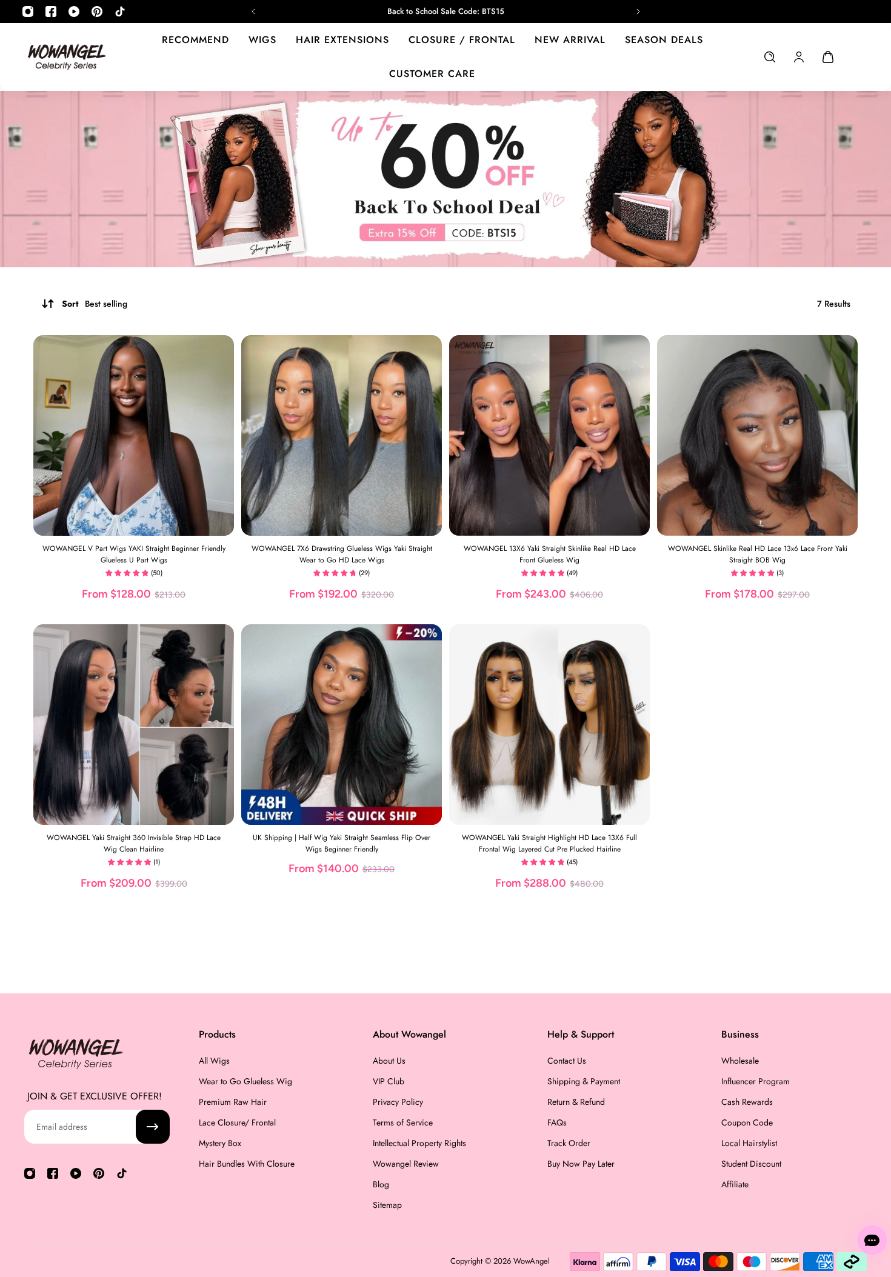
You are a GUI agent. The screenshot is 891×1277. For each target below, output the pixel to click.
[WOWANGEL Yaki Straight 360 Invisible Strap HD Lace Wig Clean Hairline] (133, 724)
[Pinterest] (96, 11)
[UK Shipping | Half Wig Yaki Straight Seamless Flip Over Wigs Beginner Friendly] (341, 724)
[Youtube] (73, 11)
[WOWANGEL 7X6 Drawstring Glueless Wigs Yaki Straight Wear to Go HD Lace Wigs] (341, 435)
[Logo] (66, 56)
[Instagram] (27, 11)
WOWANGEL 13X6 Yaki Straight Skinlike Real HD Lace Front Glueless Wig (550, 554)
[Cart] (828, 57)
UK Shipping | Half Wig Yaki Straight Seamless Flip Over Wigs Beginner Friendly (341, 843)
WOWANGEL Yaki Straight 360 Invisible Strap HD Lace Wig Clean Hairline (134, 843)
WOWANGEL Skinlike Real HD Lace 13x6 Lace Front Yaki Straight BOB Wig (757, 554)
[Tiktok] (120, 11)
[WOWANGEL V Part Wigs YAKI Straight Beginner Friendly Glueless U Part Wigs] (133, 435)
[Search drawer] (769, 57)
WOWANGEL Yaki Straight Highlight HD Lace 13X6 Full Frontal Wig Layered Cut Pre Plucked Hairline (549, 843)
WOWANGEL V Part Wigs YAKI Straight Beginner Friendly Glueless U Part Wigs (133, 554)
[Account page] (798, 57)
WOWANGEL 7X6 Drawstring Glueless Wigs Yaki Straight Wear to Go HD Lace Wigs (342, 554)
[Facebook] (50, 11)
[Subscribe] (153, 1127)
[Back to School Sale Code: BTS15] (445, 11)
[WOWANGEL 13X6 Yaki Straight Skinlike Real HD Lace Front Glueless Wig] (549, 435)
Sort (94, 304)
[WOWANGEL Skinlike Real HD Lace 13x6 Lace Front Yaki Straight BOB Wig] (757, 435)
